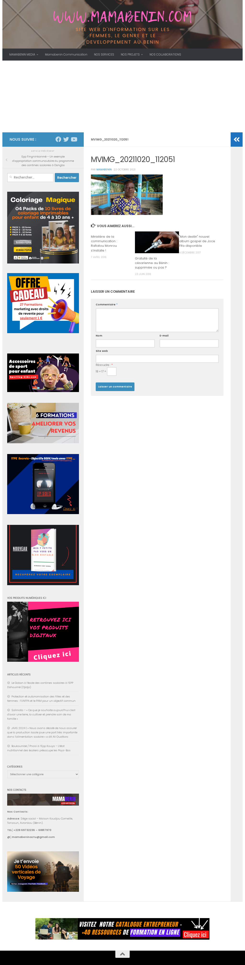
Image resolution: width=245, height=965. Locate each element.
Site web (102, 351)
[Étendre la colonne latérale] (237, 139)
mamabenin (104, 169)
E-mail (164, 335)
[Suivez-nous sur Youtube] (74, 139)
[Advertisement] (122, 96)
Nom (99, 335)
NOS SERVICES (104, 54)
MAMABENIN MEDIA (22, 54)
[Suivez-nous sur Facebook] (58, 139)
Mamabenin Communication (66, 54)
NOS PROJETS (130, 54)
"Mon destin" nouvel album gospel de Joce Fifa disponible (197, 241)
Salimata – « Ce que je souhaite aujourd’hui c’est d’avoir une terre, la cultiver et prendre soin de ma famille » (41, 714)
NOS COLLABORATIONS (165, 54)
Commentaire (106, 304)
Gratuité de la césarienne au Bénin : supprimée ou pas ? (152, 262)
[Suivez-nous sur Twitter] (66, 139)
